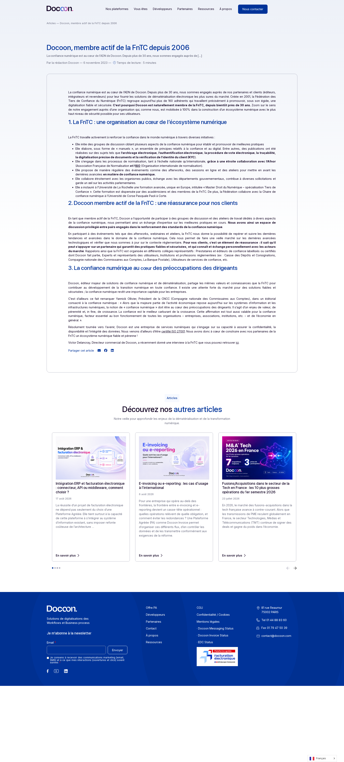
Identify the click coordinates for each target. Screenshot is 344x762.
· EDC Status (204, 642)
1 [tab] (52, 568)
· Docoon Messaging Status (214, 628)
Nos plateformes (117, 9)
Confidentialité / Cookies (213, 614)
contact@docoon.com (276, 635)
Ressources (206, 9)
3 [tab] (57, 568)
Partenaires (185, 9)
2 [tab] (55, 568)
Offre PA (151, 607)
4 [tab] (59, 568)
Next (295, 568)
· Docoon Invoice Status (212, 635)
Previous (288, 568)
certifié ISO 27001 (173, 331)
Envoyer (117, 650)
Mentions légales (207, 621)
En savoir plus (66, 555)
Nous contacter (252, 9)
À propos (226, 9)
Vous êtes (141, 9)
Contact (151, 628)
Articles (52, 23)
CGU (199, 607)
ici (237, 342)
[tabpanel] (91, 497)
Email (50, 642)
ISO (137, 165)
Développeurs (162, 9)
